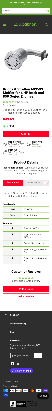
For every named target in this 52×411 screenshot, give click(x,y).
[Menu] (4, 24)
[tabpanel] (26, 225)
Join (38, 355)
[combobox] (23, 11)
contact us (30, 167)
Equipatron (7, 381)
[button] (46, 24)
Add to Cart (26, 134)
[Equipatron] (25, 24)
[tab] (13, 183)
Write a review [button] (26, 289)
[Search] (47, 11)
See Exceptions (14, 146)
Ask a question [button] (26, 296)
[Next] (46, 182)
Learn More (36, 146)
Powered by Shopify (10, 386)
